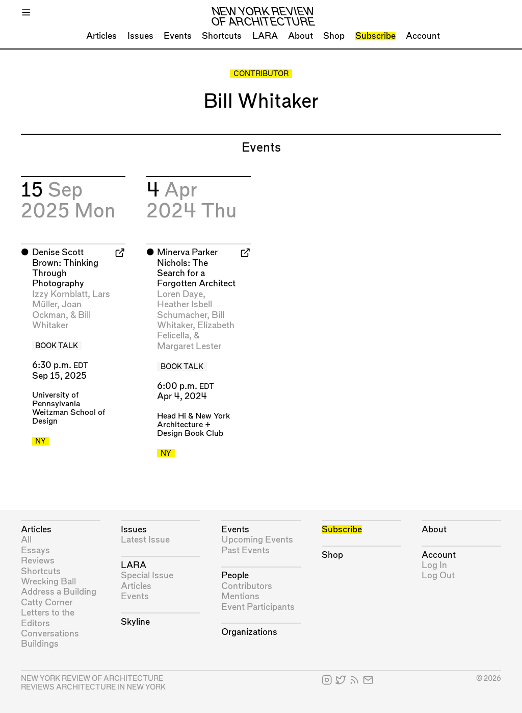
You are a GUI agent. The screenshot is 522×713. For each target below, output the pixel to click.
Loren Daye (180, 294)
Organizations (249, 632)
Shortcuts (222, 36)
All (26, 539)
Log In (434, 565)
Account (423, 36)
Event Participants (258, 607)
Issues (140, 36)
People (235, 575)
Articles (101, 36)
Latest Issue (145, 539)
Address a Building (58, 591)
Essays (35, 550)
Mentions (240, 596)
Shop (334, 36)
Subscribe (375, 36)
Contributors (246, 586)
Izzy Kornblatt (60, 294)
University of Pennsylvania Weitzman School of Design (68, 408)
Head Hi (171, 416)
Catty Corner (46, 602)
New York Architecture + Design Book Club (193, 424)
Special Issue (147, 575)
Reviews (38, 560)
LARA (265, 36)
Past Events (245, 550)
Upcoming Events (257, 539)
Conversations (50, 633)
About (300, 36)
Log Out (438, 575)
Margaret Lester (189, 346)
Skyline (135, 622)
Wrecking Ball (48, 581)
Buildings (40, 644)
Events (178, 36)
